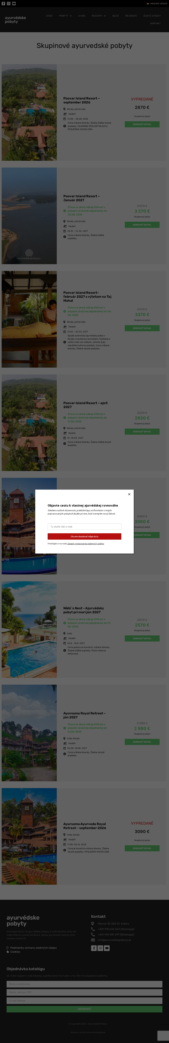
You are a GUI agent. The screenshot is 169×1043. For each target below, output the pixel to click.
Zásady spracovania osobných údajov (85, 543)
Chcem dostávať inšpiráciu (84, 536)
